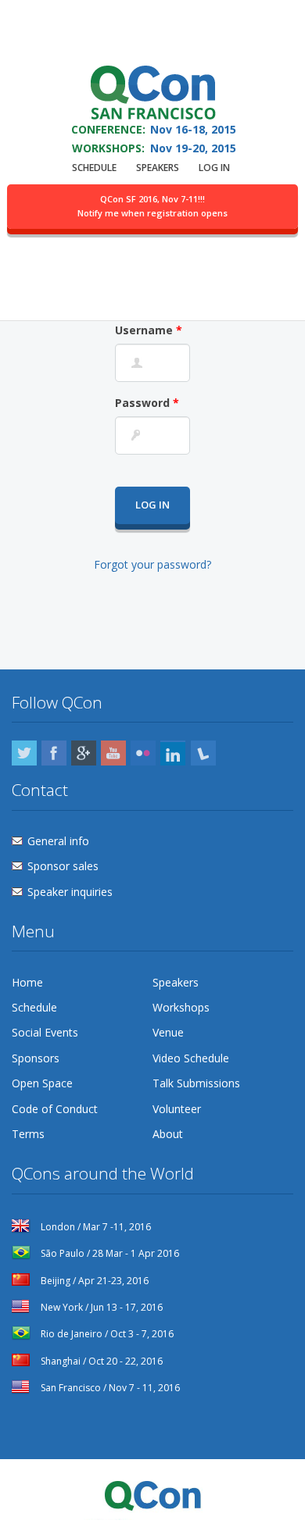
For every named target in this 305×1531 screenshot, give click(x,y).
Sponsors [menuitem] (35, 1058)
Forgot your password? (152, 564)
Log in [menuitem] (214, 167)
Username (148, 330)
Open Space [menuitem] (42, 1083)
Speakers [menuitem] (157, 167)
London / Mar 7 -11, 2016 (94, 1226)
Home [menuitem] (27, 982)
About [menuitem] (167, 1133)
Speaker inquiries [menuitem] (70, 891)
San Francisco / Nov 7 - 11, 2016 (109, 1387)
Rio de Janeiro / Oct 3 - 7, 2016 (106, 1333)
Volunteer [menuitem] (176, 1108)
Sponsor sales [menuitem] (63, 865)
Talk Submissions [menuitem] (196, 1083)
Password (147, 402)
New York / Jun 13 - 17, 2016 (100, 1307)
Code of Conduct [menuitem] (55, 1108)
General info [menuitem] (58, 840)
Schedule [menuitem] (94, 167)
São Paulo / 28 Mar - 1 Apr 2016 (108, 1253)
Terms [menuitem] (28, 1133)
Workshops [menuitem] (181, 1007)
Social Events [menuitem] (45, 1032)
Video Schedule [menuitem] (190, 1058)
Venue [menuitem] (168, 1032)
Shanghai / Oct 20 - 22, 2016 (100, 1361)
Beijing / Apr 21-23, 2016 (93, 1280)
